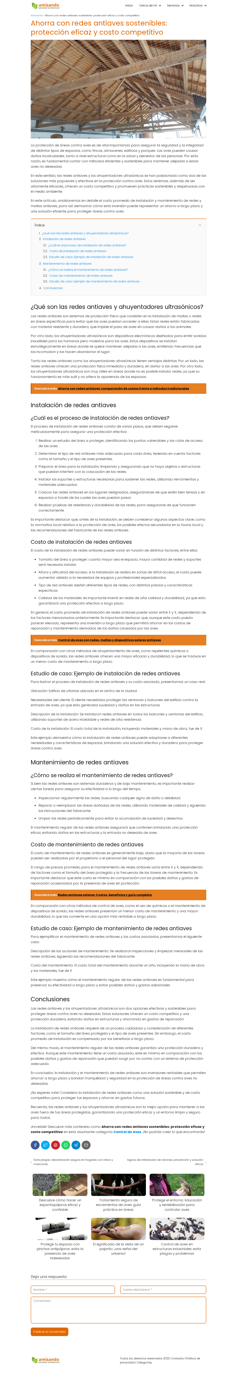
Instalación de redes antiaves (64, 239)
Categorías (144, 1362)
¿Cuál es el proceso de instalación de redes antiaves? (87, 245)
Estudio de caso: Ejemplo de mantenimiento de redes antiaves (94, 281)
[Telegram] (75, 1145)
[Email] (86, 1145)
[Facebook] (35, 1145)
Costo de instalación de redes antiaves (77, 251)
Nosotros (196, 5)
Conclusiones (53, 288)
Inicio (129, 5)
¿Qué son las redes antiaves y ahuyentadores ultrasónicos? (85, 233)
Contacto (177, 1358)
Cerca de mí (148, 5)
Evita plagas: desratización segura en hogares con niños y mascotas (73, 1162)
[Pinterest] (55, 1145)
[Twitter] (45, 1145)
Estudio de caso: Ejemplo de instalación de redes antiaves (91, 257)
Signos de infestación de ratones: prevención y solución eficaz (165, 1162)
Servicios (173, 5)
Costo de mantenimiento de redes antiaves (81, 276)
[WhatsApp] (65, 1145)
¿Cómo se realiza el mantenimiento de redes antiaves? (88, 270)
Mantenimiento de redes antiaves (67, 264)
